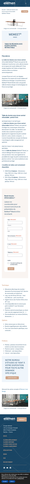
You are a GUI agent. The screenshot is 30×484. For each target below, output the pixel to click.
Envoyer (11, 268)
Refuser (12, 481)
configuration (20, 478)
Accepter (5, 481)
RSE (4, 458)
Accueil (4, 9)
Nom (9, 231)
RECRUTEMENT (8, 462)
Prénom (9, 225)
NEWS (5, 454)
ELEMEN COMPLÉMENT (10, 446)
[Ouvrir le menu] (26, 3)
